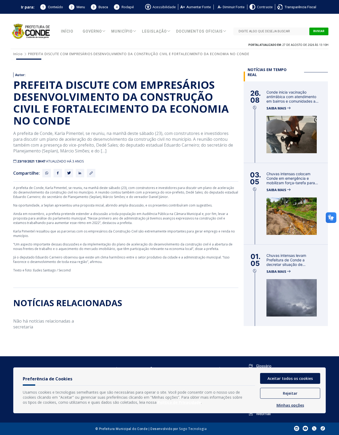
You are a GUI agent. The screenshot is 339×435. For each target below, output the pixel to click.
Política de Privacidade (179, 402)
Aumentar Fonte (198, 7)
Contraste (265, 7)
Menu (78, 7)
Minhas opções (290, 405)
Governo (92, 31)
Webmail (263, 414)
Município (122, 31)
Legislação (154, 31)
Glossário (263, 366)
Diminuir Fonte (233, 7)
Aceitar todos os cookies (290, 378)
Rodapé (125, 7)
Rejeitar (290, 393)
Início (67, 31)
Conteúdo (52, 7)
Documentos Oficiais (199, 31)
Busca (100, 7)
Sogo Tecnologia (193, 429)
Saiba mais (276, 108)
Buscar (318, 31)
